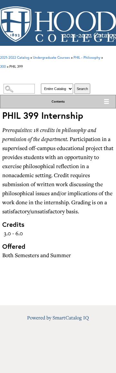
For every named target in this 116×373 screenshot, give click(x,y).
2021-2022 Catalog (14, 57)
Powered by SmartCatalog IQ (58, 317)
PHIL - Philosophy (86, 57)
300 (3, 66)
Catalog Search (58, 77)
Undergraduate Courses (51, 57)
